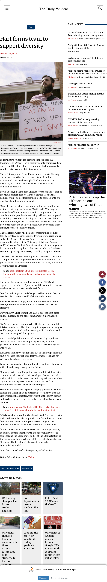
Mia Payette (72, 100)
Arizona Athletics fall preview (83, 145)
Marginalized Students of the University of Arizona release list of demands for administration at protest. (31, 409)
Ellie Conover (72, 87)
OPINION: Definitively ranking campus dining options (84, 120)
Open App (43, 578)
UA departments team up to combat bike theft (31, 504)
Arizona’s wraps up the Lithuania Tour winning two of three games (85, 33)
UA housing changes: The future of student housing (9, 504)
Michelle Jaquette (8, 53)
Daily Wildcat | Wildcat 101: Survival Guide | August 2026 (86, 46)
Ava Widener (72, 148)
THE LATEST (75, 24)
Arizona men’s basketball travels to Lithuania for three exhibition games (87, 72)
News (31, 27)
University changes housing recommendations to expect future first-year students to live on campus (9, 548)
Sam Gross (57, 142)
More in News (11, 478)
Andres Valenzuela (74, 138)
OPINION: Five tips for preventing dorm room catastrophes (85, 108)
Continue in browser (59, 578)
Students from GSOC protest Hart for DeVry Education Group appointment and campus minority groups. (29, 274)
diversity (27, 468)
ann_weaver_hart (10, 468)
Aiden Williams (73, 113)
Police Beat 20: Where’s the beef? (51, 501)
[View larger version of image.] (31, 101)
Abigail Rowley (73, 125)
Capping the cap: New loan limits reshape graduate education (30, 540)
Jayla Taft (71, 64)
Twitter (31, 457)
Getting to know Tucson (80, 83)
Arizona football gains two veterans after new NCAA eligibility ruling (86, 133)
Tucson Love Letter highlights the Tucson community (86, 95)
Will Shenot (72, 39)
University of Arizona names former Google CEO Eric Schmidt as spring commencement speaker (52, 545)
